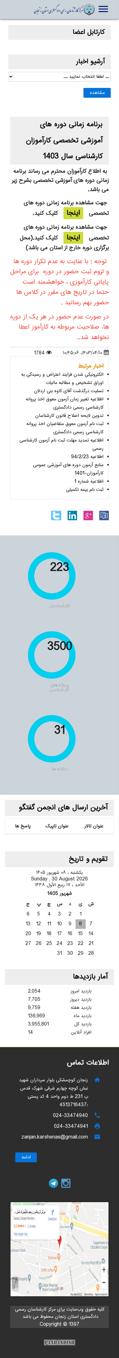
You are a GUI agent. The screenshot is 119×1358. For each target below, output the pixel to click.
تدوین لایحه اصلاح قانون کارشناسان (69, 416)
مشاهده (97, 93)
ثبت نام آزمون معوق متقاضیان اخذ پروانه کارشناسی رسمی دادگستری (64, 428)
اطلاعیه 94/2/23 (87, 457)
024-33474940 (70, 1116)
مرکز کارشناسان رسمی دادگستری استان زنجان (64, 9)
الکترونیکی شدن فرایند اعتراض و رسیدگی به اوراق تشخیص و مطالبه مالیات (62, 379)
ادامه (25, 1157)
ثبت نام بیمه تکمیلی (84, 490)
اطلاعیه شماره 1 (88, 481)
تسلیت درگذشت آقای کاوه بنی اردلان (68, 391)
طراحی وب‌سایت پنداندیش (60, 1342)
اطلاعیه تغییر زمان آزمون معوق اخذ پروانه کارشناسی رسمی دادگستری (64, 403)
